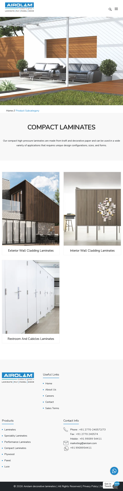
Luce (7, 466)
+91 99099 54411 (91, 439)
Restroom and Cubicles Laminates (31, 339)
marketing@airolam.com (83, 443)
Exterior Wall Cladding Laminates (31, 251)
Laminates (10, 429)
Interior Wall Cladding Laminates (92, 251)
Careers (49, 396)
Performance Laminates (17, 442)
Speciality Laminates (15, 435)
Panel (7, 460)
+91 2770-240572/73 (92, 429)
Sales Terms (52, 408)
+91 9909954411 (81, 448)
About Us (50, 389)
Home (48, 383)
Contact (49, 402)
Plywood (9, 454)
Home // (11, 110)
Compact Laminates (15, 448)
